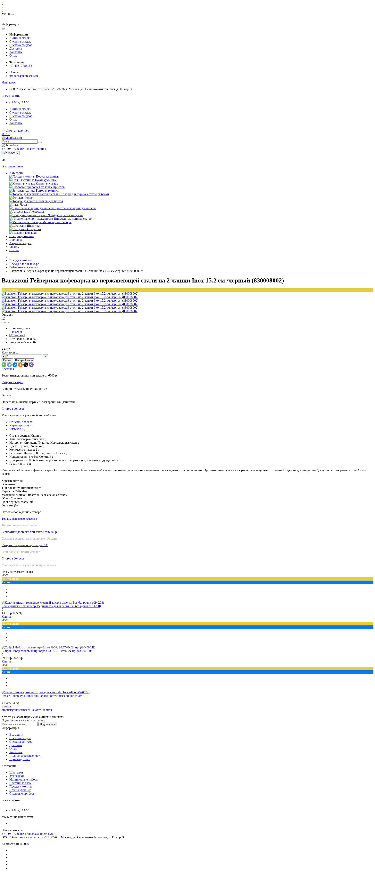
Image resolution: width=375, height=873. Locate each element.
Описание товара (20, 422)
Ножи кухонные (20, 790)
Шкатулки (16, 772)
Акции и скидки (20, 38)
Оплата (6, 395)
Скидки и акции (12, 382)
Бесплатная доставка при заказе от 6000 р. (30, 532)
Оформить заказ (12, 166)
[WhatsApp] (4, 364)
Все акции (16, 734)
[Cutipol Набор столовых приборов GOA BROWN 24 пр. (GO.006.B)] (48, 647)
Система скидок (20, 41)
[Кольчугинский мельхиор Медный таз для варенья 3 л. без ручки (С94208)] (53, 602)
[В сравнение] (7, 322)
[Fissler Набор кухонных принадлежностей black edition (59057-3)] (46, 692)
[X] (25, 364)
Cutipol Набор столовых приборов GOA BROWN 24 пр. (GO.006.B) (47, 651)
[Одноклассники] (20, 364)
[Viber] (31, 364)
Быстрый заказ (24, 360)
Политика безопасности (25, 755)
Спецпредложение (21, 236)
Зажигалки (16, 776)
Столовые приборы (22, 793)
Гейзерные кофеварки (23, 267)
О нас (13, 55)
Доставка (15, 48)
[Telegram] (9, 364)
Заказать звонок (35, 148)
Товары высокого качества (19, 518)
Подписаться (47, 724)
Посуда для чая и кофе (24, 264)
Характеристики (20, 425)
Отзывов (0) (17, 429)
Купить (7, 360)
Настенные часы (20, 783)
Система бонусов (20, 45)
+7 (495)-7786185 (20, 65)
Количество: (10, 352)
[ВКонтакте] (14, 364)
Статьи (14, 250)
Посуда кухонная (20, 260)
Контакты (15, 52)
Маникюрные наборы (23, 779)
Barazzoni (15, 331)
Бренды (14, 246)
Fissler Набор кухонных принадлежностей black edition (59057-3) (44, 695)
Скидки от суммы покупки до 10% (25, 545)
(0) (3, 318)
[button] (9, 82)
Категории (16, 173)
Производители (19, 759)
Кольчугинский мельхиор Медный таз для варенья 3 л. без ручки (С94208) (51, 606)
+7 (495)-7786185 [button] (13, 833)
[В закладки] (3, 322)
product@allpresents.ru (23, 75)
